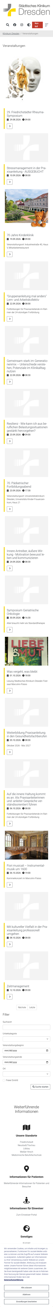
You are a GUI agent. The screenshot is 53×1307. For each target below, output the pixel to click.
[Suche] (7, 25)
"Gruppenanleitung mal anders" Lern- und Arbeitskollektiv (27, 298)
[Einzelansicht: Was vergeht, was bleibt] (10, 691)
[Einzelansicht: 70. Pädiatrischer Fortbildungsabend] (10, 509)
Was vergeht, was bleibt (22, 671)
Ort (4, 1068)
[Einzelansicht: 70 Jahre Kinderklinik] (10, 254)
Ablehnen (26, 1294)
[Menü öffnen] (46, 25)
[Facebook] (14, 25)
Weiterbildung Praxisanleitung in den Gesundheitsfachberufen (27, 734)
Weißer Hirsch (26, 1152)
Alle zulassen (26, 1288)
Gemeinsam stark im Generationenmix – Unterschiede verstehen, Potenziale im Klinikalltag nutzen (27, 366)
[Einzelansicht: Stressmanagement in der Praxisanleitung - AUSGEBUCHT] (10, 182)
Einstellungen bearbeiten (26, 1301)
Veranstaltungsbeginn (13, 1045)
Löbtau (26, 1148)
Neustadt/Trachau (26, 1145)
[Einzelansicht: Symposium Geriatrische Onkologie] (10, 629)
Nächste (22, 1007)
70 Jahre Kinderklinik (20, 235)
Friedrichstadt (26, 1142)
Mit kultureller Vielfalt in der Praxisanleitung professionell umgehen (27, 930)
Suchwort (7, 1022)
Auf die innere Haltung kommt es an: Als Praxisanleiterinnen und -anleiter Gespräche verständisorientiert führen (26, 799)
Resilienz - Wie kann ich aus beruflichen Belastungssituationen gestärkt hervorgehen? (27, 427)
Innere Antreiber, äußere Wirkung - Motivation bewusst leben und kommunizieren (26, 554)
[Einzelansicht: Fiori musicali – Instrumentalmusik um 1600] (10, 885)
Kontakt (26, 1243)
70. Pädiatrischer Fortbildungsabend (19, 484)
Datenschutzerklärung (13, 1280)
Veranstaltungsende (12, 1057)
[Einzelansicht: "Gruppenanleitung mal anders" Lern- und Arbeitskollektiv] (10, 319)
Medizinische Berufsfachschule (26, 1155)
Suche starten (41, 1087)
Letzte (32, 1007)
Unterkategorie (10, 1033)
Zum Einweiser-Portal (26, 1214)
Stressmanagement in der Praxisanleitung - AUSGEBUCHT (26, 169)
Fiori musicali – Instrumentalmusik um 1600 (26, 867)
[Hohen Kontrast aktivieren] (29, 25)
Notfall (37, 25)
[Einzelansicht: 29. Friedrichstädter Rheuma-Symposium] (10, 126)
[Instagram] (21, 25)
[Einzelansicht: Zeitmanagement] (10, 996)
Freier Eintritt (12, 1080)
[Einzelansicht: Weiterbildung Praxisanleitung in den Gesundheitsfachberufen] (10, 752)
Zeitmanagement (18, 986)
